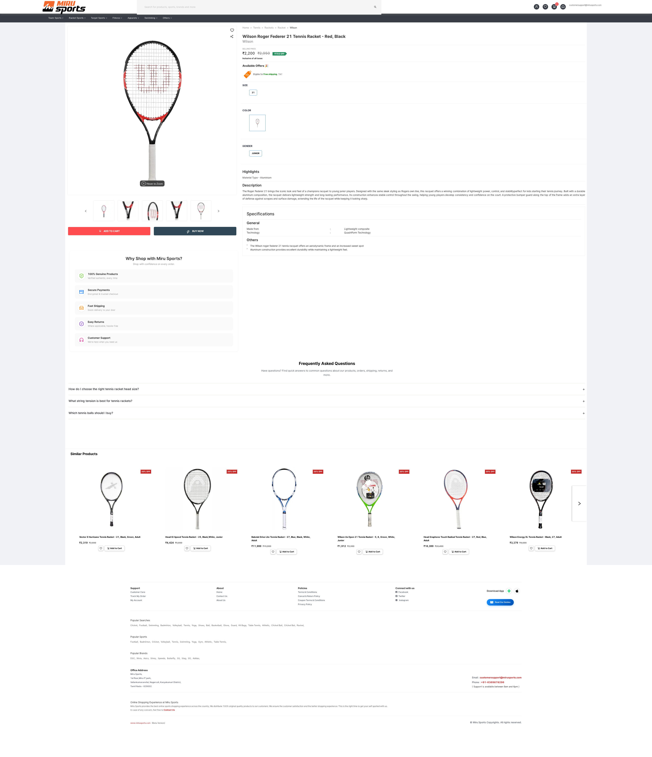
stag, (184, 658)
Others (166, 18)
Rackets (269, 27)
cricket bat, (289, 625)
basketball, (217, 625)
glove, (226, 625)
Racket (282, 27)
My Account (136, 600)
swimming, (154, 625)
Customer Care (137, 592)
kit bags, (243, 625)
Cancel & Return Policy (309, 596)
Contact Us (221, 596)
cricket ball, (277, 625)
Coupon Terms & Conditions (311, 600)
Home (245, 27)
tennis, (187, 625)
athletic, (266, 625)
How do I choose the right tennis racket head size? (104, 389)
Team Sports (54, 18)
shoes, (201, 625)
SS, (178, 658)
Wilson (293, 27)
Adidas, (196, 658)
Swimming (149, 18)
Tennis (256, 27)
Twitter (401, 596)
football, (143, 625)
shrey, (153, 658)
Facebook (402, 592)
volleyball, (177, 625)
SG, (189, 658)
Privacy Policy (305, 604)
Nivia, (139, 658)
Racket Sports (76, 18)
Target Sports (98, 18)
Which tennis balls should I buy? (91, 413)
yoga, (194, 625)
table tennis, (254, 625)
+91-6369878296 (492, 682)
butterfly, (171, 658)
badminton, (165, 625)
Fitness (116, 18)
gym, (200, 642)
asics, (146, 658)
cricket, (134, 625)
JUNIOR (255, 153)
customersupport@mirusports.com (585, 5)
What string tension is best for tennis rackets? (100, 401)
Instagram (403, 600)
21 (253, 92)
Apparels (132, 18)
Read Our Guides (502, 602)
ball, (208, 625)
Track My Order (138, 596)
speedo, (162, 658)
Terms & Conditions (307, 592)
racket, (300, 625)
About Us (220, 600)
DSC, (132, 658)
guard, (234, 625)
